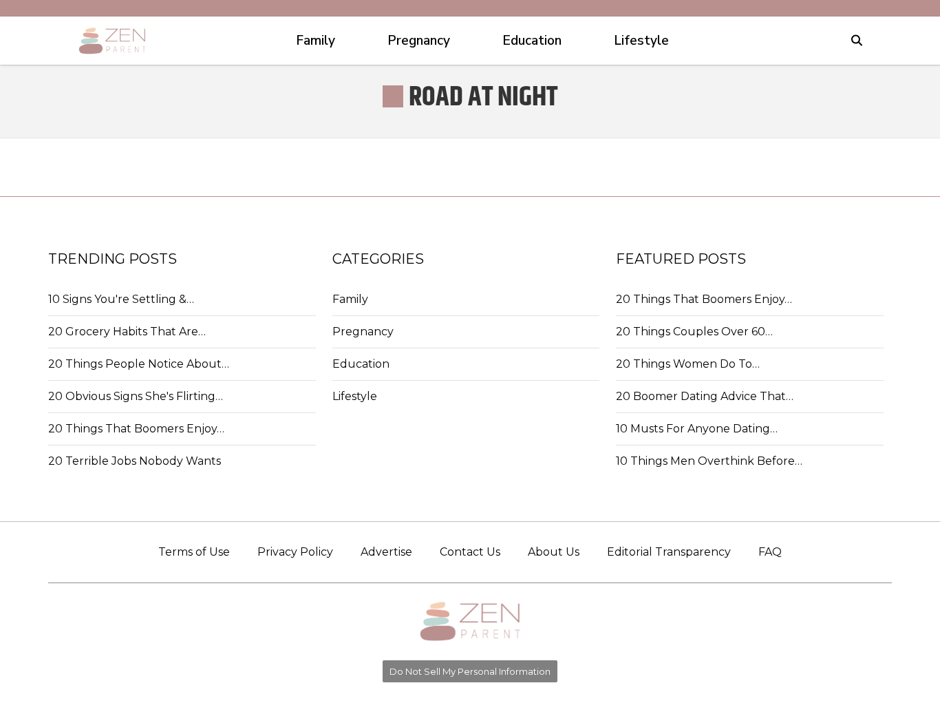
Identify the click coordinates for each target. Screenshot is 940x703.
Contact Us (470, 551)
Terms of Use (194, 551)
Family (350, 299)
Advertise (386, 551)
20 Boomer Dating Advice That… (704, 396)
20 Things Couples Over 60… (694, 331)
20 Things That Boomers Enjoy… (136, 428)
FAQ (770, 551)
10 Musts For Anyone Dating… (697, 428)
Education (360, 363)
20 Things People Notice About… (138, 363)
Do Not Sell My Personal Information (470, 671)
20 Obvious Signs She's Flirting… (135, 396)
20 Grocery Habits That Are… (127, 331)
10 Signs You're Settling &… (121, 299)
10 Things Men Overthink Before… (709, 461)
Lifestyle (354, 396)
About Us (553, 551)
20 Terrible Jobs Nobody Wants (134, 461)
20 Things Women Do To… (688, 363)
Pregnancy (363, 331)
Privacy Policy (295, 551)
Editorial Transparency (669, 551)
